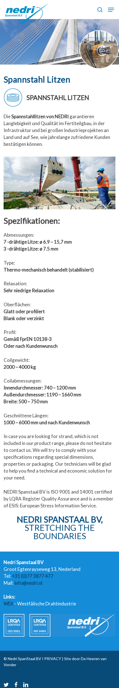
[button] (111, 9)
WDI (8, 604)
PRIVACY (52, 658)
